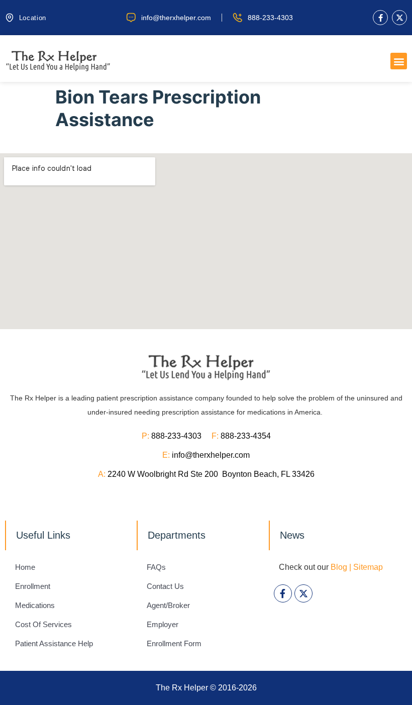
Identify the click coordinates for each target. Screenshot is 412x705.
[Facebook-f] (380, 17)
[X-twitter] (399, 17)
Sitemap (368, 567)
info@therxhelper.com (211, 455)
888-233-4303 (181, 436)
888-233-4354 (246, 436)
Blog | (341, 567)
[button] (398, 61)
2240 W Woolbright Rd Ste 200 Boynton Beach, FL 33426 (211, 474)
